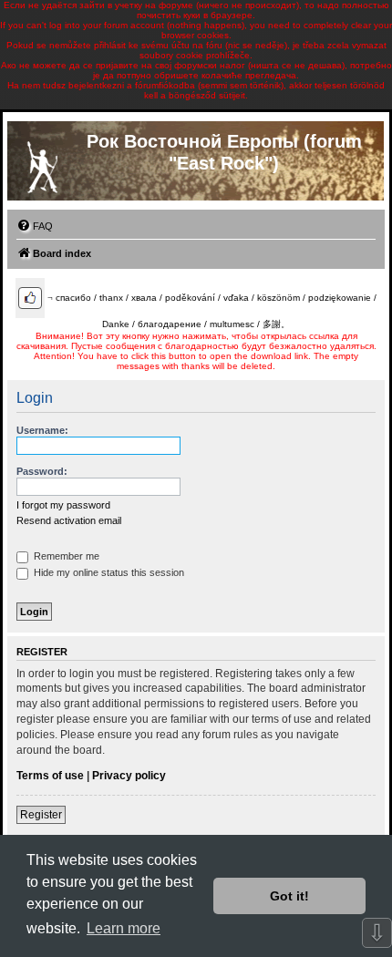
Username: (42, 430)
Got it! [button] (289, 896)
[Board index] (42, 163)
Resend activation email (68, 520)
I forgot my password (63, 504)
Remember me (65, 556)
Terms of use (50, 775)
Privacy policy (129, 775)
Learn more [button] (123, 928)
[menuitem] (34, 226)
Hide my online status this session (107, 572)
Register (41, 814)
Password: (41, 471)
